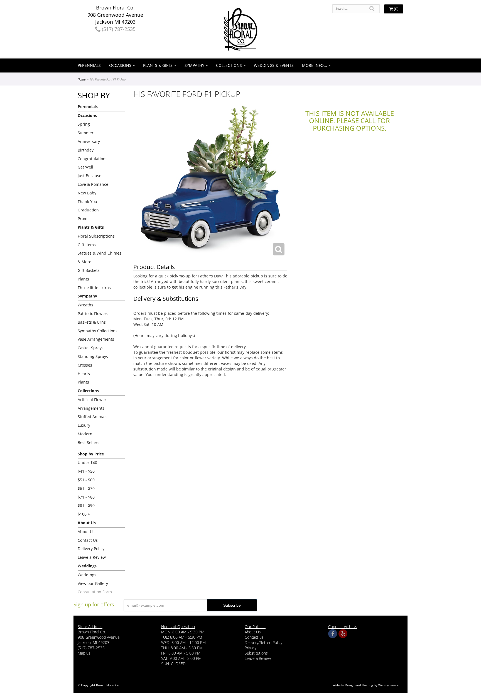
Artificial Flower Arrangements (92, 404)
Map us (84, 653)
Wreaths (85, 305)
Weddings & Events (274, 65)
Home (81, 79)
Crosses (85, 365)
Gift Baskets (89, 270)
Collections (229, 65)
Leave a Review (92, 557)
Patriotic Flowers (93, 313)
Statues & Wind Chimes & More (99, 257)
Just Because (89, 175)
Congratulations (92, 158)
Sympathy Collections (97, 330)
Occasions (120, 65)
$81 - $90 (86, 505)
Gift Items (87, 244)
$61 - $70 (86, 488)
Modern (85, 433)
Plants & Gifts (158, 65)
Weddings (87, 574)
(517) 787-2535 (118, 29)
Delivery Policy (91, 548)
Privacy (250, 647)
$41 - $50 (86, 471)
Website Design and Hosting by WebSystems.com (368, 685)
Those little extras (94, 287)
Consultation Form (95, 591)
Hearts (84, 373)
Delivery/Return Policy (263, 642)
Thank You (87, 201)
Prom (82, 218)
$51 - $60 (86, 479)
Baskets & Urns (92, 322)
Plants (83, 279)
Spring (84, 124)
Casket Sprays (91, 347)
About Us (86, 531)
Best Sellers (88, 442)
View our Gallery (93, 583)
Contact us (254, 637)
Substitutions (256, 653)
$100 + (84, 514)
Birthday (86, 150)
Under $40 (87, 462)
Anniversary (89, 141)
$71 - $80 (86, 497)
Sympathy (194, 65)
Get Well (85, 167)
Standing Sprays (93, 356)
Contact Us (88, 540)
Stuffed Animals (92, 416)
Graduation (88, 210)
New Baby (87, 193)
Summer (86, 132)
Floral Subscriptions (96, 236)
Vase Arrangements (96, 339)
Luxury (84, 425)
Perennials (89, 65)
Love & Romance (93, 184)
